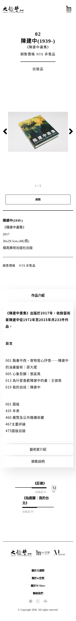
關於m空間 (38, 578)
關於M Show (38, 585)
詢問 (38, 199)
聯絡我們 (38, 593)
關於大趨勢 (38, 570)
